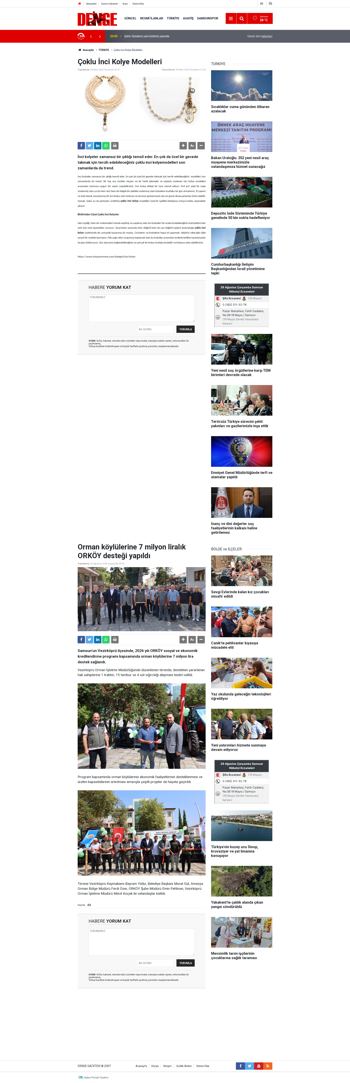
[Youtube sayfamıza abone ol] (258, 1066)
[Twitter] (89, 145)
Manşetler (91, 3)
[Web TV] (262, 3)
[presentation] (90, 36)
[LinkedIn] (97, 145)
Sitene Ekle (138, 3)
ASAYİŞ (188, 18)
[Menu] (231, 18)
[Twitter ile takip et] (249, 1066)
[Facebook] (81, 145)
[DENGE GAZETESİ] (97, 18)
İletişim (167, 1066)
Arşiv (125, 3)
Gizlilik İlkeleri (184, 1066)
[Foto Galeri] (270, 3)
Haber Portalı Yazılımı (96, 1077)
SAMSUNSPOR (207, 18)
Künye (155, 1066)
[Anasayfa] (80, 3)
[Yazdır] (114, 145)
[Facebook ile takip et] (240, 1066)
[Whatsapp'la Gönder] (106, 145)
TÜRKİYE (173, 18)
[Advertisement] (142, 390)
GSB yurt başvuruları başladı (142, 36)
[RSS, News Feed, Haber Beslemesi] (267, 1066)
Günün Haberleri (109, 3)
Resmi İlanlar (151, 18)
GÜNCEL (130, 18)
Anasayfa (88, 50)
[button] (183, 145)
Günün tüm (259, 36)
